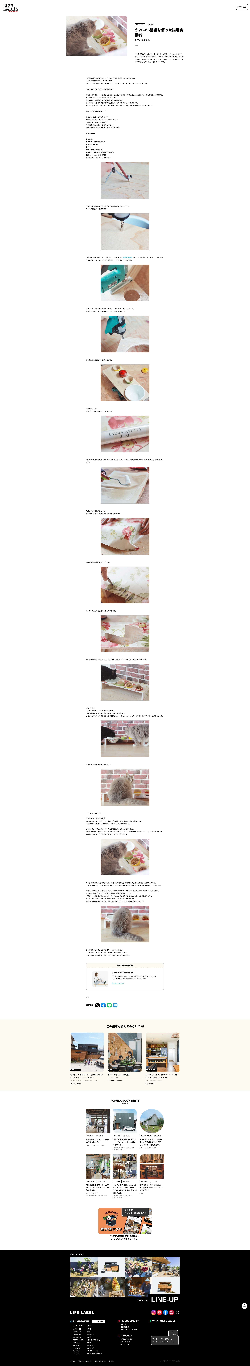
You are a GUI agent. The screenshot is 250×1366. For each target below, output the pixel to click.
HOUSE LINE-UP (130, 1321)
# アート (142, 1147)
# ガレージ (90, 1348)
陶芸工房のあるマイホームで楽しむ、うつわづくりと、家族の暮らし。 (97, 1187)
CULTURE (90, 1136)
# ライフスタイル (117, 1196)
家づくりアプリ (125, 1344)
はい (173, 1332)
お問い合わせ (89, 1361)
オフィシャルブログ (118, 983)
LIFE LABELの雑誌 (126, 1339)
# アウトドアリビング (91, 1193)
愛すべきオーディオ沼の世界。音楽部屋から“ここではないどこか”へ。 (151, 1187)
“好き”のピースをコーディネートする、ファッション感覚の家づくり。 (124, 1142)
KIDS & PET (140, 24)
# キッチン (148, 1147)
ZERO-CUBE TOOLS (115, 1081)
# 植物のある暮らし (91, 1195)
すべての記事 (77, 1329)
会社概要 (72, 1361)
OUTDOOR (76, 1342)
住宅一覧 (123, 1324)
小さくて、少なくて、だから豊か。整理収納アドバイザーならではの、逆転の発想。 (151, 1142)
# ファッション (125, 1147)
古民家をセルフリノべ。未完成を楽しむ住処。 (97, 1140)
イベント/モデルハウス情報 (129, 1329)
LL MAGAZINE (81, 1321)
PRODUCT (76, 1353)
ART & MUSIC (145, 1181)
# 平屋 (102, 1145)
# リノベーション (90, 1145)
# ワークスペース (74, 1080)
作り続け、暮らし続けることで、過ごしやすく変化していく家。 (162, 1076)
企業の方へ (80, 1361)
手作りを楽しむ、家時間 (118, 1074)
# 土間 (89, 1342)
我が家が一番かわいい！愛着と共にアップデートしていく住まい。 (86, 1076)
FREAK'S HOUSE (76, 1084)
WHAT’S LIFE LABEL (163, 1321)
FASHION (117, 1136)
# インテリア (111, 1077)
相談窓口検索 (125, 1327)
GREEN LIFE (91, 1181)
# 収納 (132, 1147)
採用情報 (111, 1361)
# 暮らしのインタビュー (86, 1080)
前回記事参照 (127, 257)
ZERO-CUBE (150, 1084)
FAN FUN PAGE (125, 1341)
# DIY (137, 45)
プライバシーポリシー (101, 1361)
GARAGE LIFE (77, 1331)
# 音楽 (141, 1193)
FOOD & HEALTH (146, 1136)
